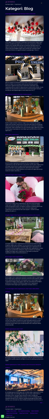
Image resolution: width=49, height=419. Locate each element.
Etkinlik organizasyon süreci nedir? (14, 329)
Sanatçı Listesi (34, 413)
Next (42, 402)
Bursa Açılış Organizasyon (12, 134)
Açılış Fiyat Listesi (23, 413)
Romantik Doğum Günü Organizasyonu (15, 175)
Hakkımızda (9, 415)
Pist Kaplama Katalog (24, 411)
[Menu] (41, 3)
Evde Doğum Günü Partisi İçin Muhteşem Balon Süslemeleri (20, 14)
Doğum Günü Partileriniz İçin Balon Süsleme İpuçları (18, 94)
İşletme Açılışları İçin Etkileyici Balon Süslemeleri (17, 54)
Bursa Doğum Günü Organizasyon (14, 257)
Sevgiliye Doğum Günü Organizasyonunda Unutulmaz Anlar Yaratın (22, 215)
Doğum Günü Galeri (11, 411)
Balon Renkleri (35, 411)
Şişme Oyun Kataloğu (11, 413)
